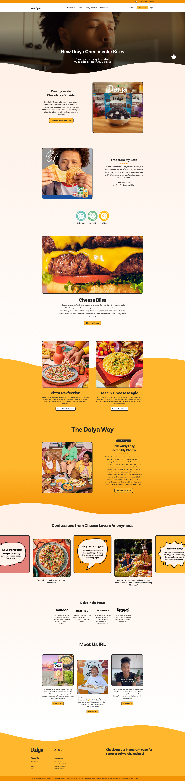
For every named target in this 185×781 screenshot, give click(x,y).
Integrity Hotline (59, 768)
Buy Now (141, 7)
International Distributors (62, 764)
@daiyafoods (57, 703)
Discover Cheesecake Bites (61, 120)
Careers (33, 766)
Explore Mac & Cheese (119, 409)
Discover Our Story (124, 490)
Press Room (34, 761)
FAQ (32, 768)
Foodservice (58, 761)
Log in (151, 7)
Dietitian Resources (60, 766)
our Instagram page (134, 749)
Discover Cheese (92, 323)
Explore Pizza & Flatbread (65, 409)
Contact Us (34, 764)
